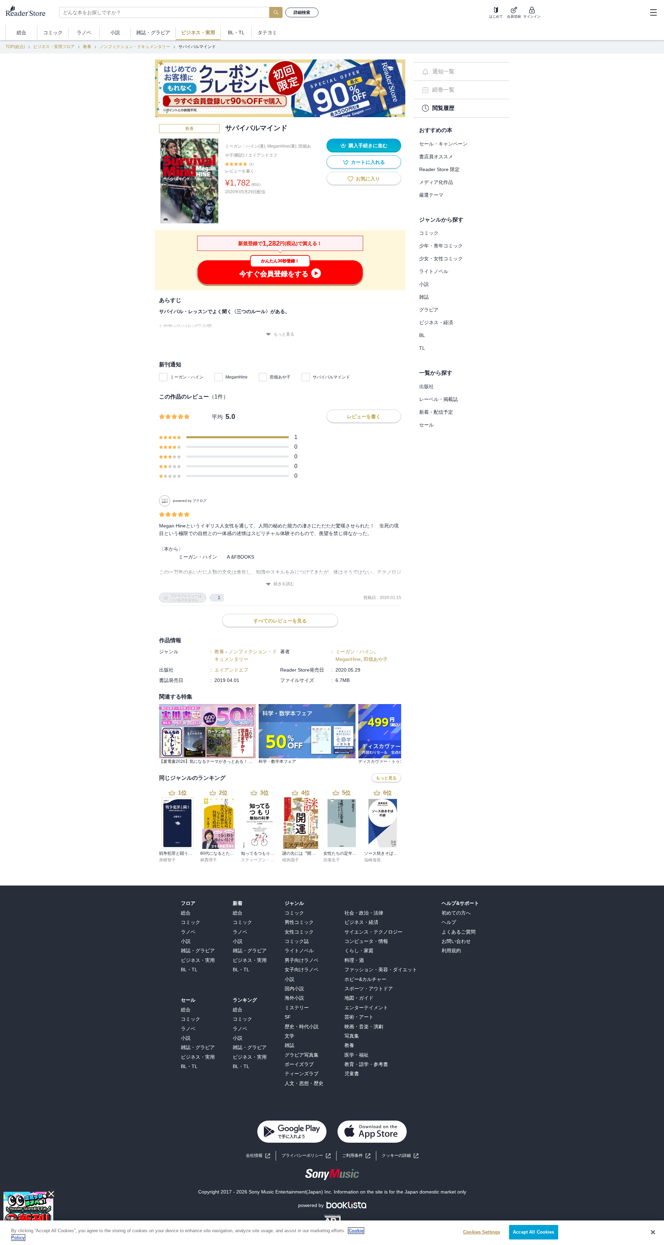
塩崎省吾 (372, 860)
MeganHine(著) (281, 146)
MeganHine (236, 377)
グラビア (429, 309)
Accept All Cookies (533, 1232)
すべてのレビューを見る (280, 621)
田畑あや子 (280, 377)
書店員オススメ (436, 156)
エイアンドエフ (262, 155)
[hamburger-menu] (653, 12)
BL (422, 335)
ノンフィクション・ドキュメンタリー (135, 46)
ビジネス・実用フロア (54, 46)
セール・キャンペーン (443, 144)
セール (426, 425)
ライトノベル (433, 271)
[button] (400, 1155)
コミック (429, 233)
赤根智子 (167, 860)
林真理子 (208, 860)
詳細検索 (302, 12)
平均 (217, 417)
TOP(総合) (15, 46)
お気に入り (368, 178)
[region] (332, 1232)
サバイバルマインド (331, 377)
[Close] (653, 1232)
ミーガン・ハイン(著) (245, 146)
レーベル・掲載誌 (438, 399)
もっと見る (284, 334)
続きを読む (284, 583)
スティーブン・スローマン (266, 860)
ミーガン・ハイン (186, 377)
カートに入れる (368, 162)
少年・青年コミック (441, 246)
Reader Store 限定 (439, 169)
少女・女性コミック (441, 258)
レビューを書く (239, 171)
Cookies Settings (481, 1232)
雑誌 (424, 297)
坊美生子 (331, 860)
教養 (87, 46)
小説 (424, 284)
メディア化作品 (436, 182)
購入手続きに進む (368, 145)
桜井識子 (290, 860)
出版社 (426, 386)
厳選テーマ (431, 195)
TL (422, 348)
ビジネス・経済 (436, 322)
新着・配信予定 (436, 412)
